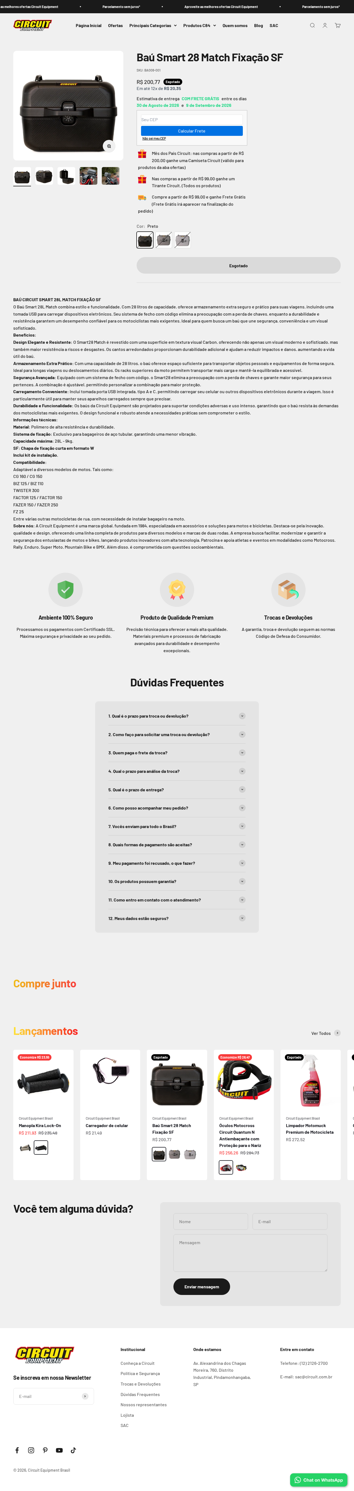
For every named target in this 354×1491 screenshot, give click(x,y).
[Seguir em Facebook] (17, 1450)
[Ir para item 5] (110, 176)
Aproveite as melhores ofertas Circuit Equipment (199, 7)
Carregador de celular (107, 1125)
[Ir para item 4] (88, 176)
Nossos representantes (144, 1404)
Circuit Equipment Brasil (36, 1118)
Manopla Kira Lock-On (40, 1125)
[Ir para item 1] (22, 176)
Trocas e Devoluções (141, 1383)
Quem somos (235, 25)
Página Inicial (88, 25)
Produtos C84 (196, 25)
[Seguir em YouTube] (59, 1450)
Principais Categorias (150, 25)
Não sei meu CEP (154, 138)
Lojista (127, 1415)
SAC (274, 25)
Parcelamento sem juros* (100, 7)
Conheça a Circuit (138, 1363)
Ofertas (115, 25)
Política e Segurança (140, 1373)
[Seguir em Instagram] (31, 1450)
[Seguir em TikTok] (73, 1450)
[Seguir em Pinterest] (45, 1450)
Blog (258, 25)
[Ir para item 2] (44, 176)
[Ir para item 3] (66, 176)
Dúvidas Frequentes (140, 1394)
